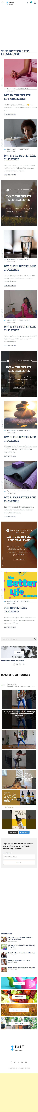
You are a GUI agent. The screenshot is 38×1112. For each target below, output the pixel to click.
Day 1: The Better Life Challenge (19, 539)
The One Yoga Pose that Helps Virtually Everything (21, 946)
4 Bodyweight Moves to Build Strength (21, 968)
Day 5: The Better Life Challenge (20, 328)
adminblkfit (12, 88)
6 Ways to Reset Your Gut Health (19, 960)
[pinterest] (23, 664)
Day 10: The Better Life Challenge (17, 97)
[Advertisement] (19, 29)
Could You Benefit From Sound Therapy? (21, 953)
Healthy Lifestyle (19, 1023)
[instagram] (20, 664)
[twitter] (17, 664)
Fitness (19, 983)
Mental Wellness (19, 1010)
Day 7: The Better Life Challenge (19, 198)
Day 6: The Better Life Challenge (20, 268)
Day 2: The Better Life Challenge (20, 499)
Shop (19, 652)
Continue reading (10, 114)
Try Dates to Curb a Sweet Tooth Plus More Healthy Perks (20, 938)
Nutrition (19, 997)
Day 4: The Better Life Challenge (19, 369)
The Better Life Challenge (15, 610)
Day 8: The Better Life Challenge (20, 157)
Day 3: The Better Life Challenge (20, 439)
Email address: (7, 853)
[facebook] (14, 664)
